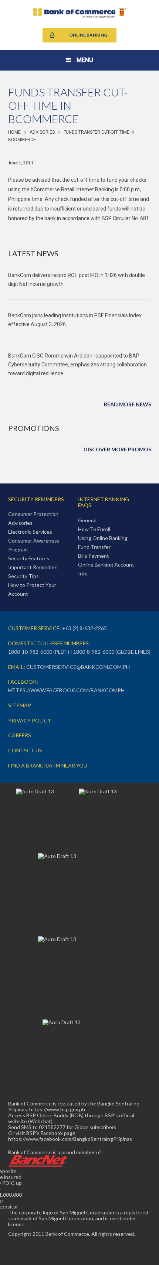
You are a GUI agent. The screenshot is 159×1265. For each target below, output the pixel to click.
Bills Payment (93, 556)
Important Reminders (33, 567)
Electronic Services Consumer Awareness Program (34, 541)
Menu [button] (85, 60)
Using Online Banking (103, 538)
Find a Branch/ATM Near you (47, 765)
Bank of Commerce (79, 13)
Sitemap (19, 705)
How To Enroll (94, 529)
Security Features (28, 558)
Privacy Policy (29, 720)
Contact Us (25, 750)
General (87, 520)
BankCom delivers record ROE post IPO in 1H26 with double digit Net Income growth (76, 279)
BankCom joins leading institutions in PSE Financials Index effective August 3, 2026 (75, 319)
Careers (19, 735)
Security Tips (23, 576)
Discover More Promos (117, 449)
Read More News (127, 404)
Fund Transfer (94, 547)
